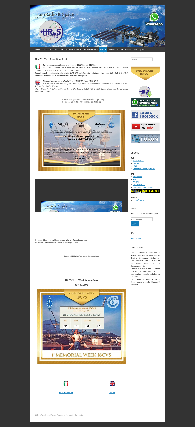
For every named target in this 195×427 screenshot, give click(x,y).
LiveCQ (136, 163)
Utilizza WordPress (42, 415)
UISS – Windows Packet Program (146, 187)
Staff (136, 49)
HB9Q (135, 166)
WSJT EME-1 (138, 160)
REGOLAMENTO (66, 392)
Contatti (128, 49)
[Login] (142, 49)
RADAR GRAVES (91, 49)
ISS (61, 49)
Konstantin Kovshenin (74, 415)
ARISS (135, 179)
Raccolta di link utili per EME (144, 168)
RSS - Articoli (136, 238)
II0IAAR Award (138, 200)
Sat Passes (137, 176)
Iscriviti (120, 49)
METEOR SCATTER (73, 49)
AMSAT (136, 182)
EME (55, 49)
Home (37, 49)
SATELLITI (46, 49)
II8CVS (103, 49)
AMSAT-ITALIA (139, 184)
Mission (111, 49)
